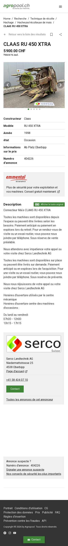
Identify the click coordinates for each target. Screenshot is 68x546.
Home (6, 18)
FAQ (57, 512)
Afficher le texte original (52, 204)
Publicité (47, 512)
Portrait (8, 508)
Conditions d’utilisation (28, 508)
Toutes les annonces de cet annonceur (29, 399)
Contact (35, 539)
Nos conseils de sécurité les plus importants (33, 474)
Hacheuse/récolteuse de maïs (34, 22)
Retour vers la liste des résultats (27, 34)
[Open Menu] (60, 6)
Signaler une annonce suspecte (25, 469)
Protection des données (18, 512)
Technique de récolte (42, 18)
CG (46, 508)
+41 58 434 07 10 (17, 380)
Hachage (8, 22)
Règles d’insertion (14, 516)
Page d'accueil (15, 371)
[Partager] (61, 34)
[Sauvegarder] (52, 34)
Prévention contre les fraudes (21, 520)
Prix (37, 512)
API (44, 520)
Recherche (20, 18)
